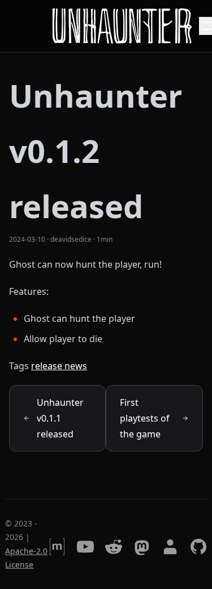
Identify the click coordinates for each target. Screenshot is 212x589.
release (47, 366)
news (75, 366)
